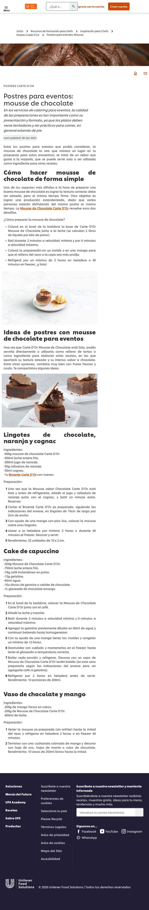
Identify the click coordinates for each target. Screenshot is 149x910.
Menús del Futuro (18, 794)
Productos (13, 826)
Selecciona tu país (54, 811)
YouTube (111, 831)
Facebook (89, 831)
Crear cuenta (118, 6)
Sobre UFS (13, 818)
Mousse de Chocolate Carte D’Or (44, 208)
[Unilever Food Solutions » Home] (31, 6)
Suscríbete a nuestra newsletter (55, 788)
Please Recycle (51, 819)
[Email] (145, 73)
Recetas (11, 810)
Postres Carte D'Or (19, 86)
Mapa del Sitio (51, 851)
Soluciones (13, 786)
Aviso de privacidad (55, 835)
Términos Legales (53, 827)
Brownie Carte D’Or (23, 474)
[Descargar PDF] (135, 73)
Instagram (134, 831)
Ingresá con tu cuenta (90, 6)
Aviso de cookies (53, 843)
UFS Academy (15, 802)
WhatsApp (89, 837)
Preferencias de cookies (52, 800)
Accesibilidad (50, 859)
